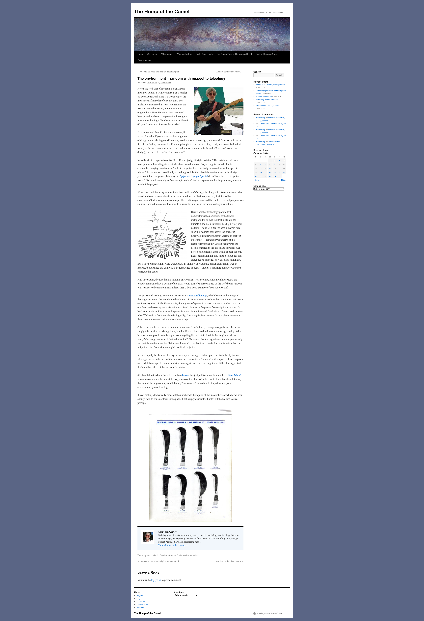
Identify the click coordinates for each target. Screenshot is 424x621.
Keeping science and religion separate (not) (158, 71)
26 (256, 176)
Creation (163, 555)
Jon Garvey (165, 82)
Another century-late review (229, 71)
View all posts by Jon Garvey (173, 545)
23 (274, 172)
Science (172, 555)
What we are (167, 54)
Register (140, 595)
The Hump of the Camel (161, 11)
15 (270, 168)
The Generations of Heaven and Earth (234, 54)
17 (279, 168)
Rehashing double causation (267, 99)
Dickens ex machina (264, 96)
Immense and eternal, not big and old (270, 84)
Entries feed (141, 601)
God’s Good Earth (204, 54)
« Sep (256, 179)
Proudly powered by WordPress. (269, 613)
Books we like (144, 60)
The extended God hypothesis (267, 105)
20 (260, 172)
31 (279, 176)
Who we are (152, 54)
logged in (156, 580)
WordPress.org (143, 607)
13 (260, 168)
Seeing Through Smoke (267, 54)
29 (270, 176)
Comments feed (143, 604)
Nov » (284, 179)
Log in (139, 598)
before (185, 375)
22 (270, 172)
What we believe (184, 54)
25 (284, 172)
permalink (194, 555)
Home (140, 54)
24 (279, 172)
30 (274, 176)
